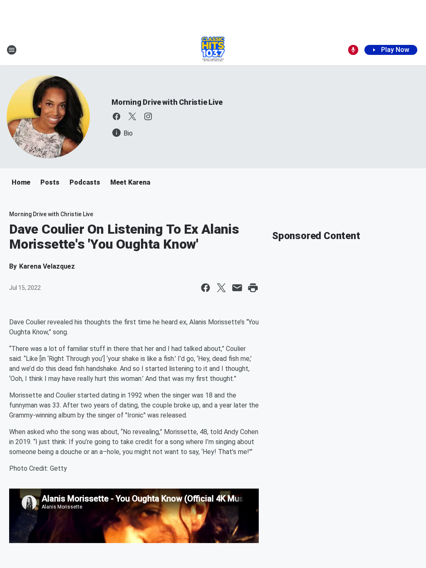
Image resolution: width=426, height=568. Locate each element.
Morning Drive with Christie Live (167, 102)
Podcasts (84, 182)
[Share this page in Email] (237, 288)
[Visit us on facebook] (116, 116)
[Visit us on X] (132, 116)
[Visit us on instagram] (148, 116)
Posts (49, 182)
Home (21, 182)
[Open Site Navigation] (12, 50)
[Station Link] (213, 50)
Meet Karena (130, 182)
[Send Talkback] (353, 50)
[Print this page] (253, 288)
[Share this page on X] (221, 288)
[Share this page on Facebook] (205, 288)
